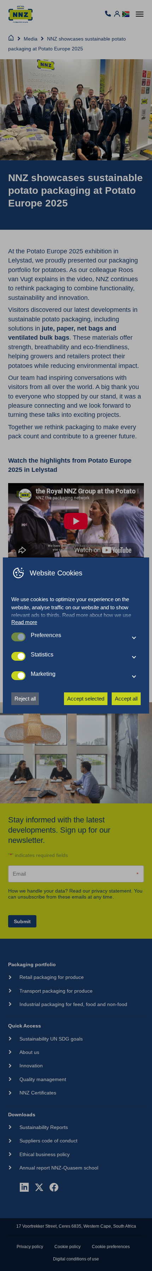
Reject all (25, 699)
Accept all (126, 699)
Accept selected (85, 699)
